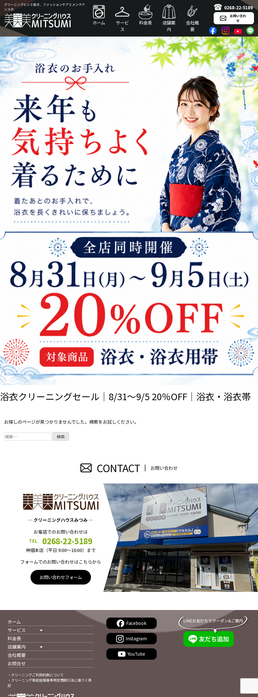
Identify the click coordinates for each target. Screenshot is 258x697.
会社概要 (192, 25)
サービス (122, 25)
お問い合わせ (238, 18)
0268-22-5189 (238, 7)
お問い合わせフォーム (61, 577)
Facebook (136, 623)
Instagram (136, 638)
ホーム (99, 22)
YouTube (136, 654)
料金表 (145, 22)
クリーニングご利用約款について (37, 674)
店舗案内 (169, 25)
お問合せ (17, 663)
